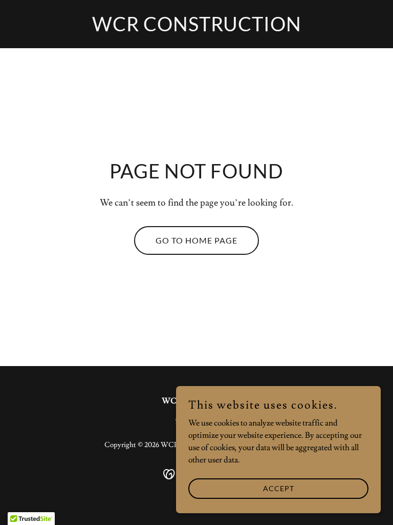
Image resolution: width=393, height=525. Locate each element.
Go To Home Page (196, 240)
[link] (196, 29)
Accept (278, 488)
